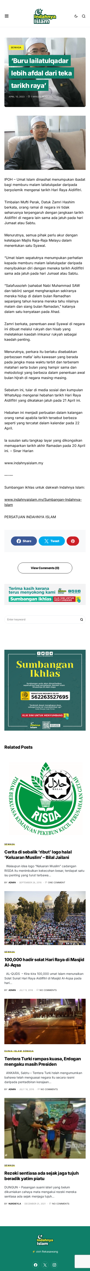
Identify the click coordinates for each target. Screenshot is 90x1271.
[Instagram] (54, 1265)
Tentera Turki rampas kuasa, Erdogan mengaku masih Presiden (42, 1061)
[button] (6, 16)
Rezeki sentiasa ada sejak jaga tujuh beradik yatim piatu (41, 1176)
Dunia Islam (13, 1051)
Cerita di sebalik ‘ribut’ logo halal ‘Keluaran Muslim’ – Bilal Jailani (38, 854)
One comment (56, 882)
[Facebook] (35, 1265)
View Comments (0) (45, 568)
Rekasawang (50, 1251)
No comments (48, 990)
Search (81, 619)
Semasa (16, 47)
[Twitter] (45, 1265)
